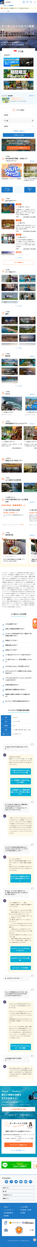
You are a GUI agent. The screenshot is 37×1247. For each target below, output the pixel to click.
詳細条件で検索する (19, 131)
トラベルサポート (8, 1209)
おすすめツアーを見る (7, 189)
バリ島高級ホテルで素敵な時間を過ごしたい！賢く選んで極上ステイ (20, 792)
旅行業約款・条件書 (25, 1209)
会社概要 (22, 1212)
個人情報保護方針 (8, 1212)
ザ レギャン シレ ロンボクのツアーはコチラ (20, 949)
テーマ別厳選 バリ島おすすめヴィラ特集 (20, 781)
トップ (2, 11)
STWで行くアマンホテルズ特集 (20, 959)
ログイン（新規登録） (9, 5)
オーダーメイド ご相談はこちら (18, 1145)
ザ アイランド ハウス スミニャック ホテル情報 (20, 1047)
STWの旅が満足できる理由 (18, 1109)
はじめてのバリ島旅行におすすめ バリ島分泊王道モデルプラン (20, 878)
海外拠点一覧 (23, 1115)
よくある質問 (24, 1206)
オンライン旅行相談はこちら (18, 1150)
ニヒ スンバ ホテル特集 (20, 968)
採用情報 (6, 1215)
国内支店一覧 (12, 1115)
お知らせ (6, 1206)
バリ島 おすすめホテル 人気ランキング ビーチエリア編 (20, 771)
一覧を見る (31, 95)
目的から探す (30, 189)
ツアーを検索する (18, 262)
